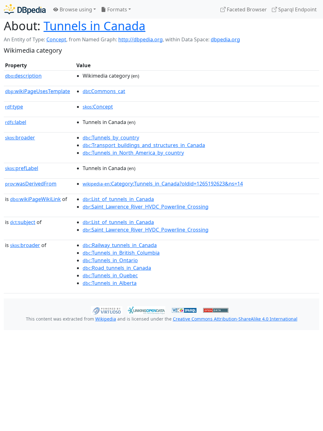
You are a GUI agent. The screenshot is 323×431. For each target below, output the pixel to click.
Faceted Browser (246, 9)
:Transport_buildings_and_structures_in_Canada (144, 145)
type (14, 106)
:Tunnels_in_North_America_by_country (133, 152)
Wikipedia (105, 319)
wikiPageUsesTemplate (37, 91)
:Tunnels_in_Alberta (110, 283)
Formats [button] (116, 9)
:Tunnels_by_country (111, 137)
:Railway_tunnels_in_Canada (120, 245)
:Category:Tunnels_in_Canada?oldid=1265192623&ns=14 (163, 183)
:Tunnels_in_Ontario (110, 260)
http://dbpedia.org (140, 39)
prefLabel (21, 168)
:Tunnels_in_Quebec (110, 275)
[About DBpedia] (25, 9)
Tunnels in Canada (94, 26)
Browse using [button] (75, 9)
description (23, 75)
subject (22, 222)
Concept (56, 39)
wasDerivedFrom (30, 183)
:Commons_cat (104, 91)
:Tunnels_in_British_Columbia (121, 252)
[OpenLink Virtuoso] (106, 309)
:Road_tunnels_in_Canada (117, 267)
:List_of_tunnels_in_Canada (118, 199)
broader (20, 137)
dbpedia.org (225, 39)
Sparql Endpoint (297, 9)
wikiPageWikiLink (35, 199)
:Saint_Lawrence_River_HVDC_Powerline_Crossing (145, 206)
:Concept (98, 106)
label (15, 122)
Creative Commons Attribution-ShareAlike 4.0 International (235, 319)
